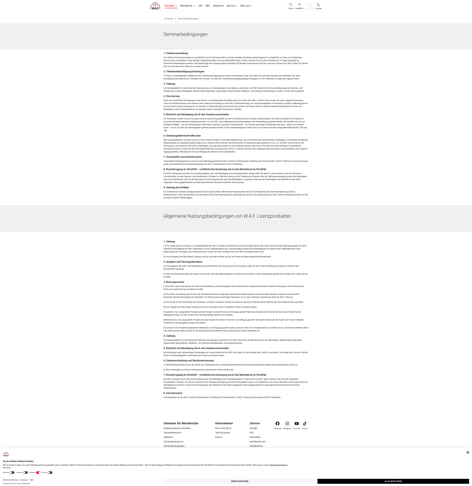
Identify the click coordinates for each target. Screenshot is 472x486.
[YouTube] (296, 423)
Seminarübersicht (172, 432)
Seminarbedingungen (174, 446)
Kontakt (253, 428)
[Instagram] (287, 423)
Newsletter (255, 437)
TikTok (304, 428)
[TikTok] (304, 423)
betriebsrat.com (257, 441)
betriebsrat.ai (256, 446)
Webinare (168, 437)
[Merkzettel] (310, 6)
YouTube (296, 428)
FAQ (252, 432)
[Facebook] (277, 423)
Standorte (218, 5)
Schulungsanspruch (173, 441)
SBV (207, 5)
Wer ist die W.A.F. (223, 428)
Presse (218, 437)
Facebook (277, 428)
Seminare (168, 18)
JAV (200, 5)
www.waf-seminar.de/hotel (231, 143)
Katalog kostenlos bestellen (177, 428)
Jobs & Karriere (222, 432)
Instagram (287, 428)
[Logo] (155, 6)
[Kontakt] (318, 4)
